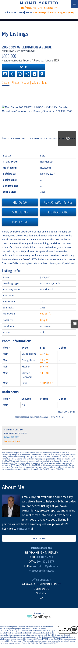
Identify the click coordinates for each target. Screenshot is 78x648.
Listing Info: (11, 270)
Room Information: (16, 341)
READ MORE (39, 538)
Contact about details (58, 202)
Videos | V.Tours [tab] (31, 82)
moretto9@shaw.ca (44, 12)
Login (61, 12)
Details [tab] (5, 82)
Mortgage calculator (58, 212)
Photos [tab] (16, 82)
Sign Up (69, 12)
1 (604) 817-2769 (11, 437)
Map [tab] (44, 82)
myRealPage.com (39, 617)
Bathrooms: (11, 391)
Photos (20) (20, 202)
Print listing (20, 221)
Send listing (20, 212)
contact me (24, 528)
